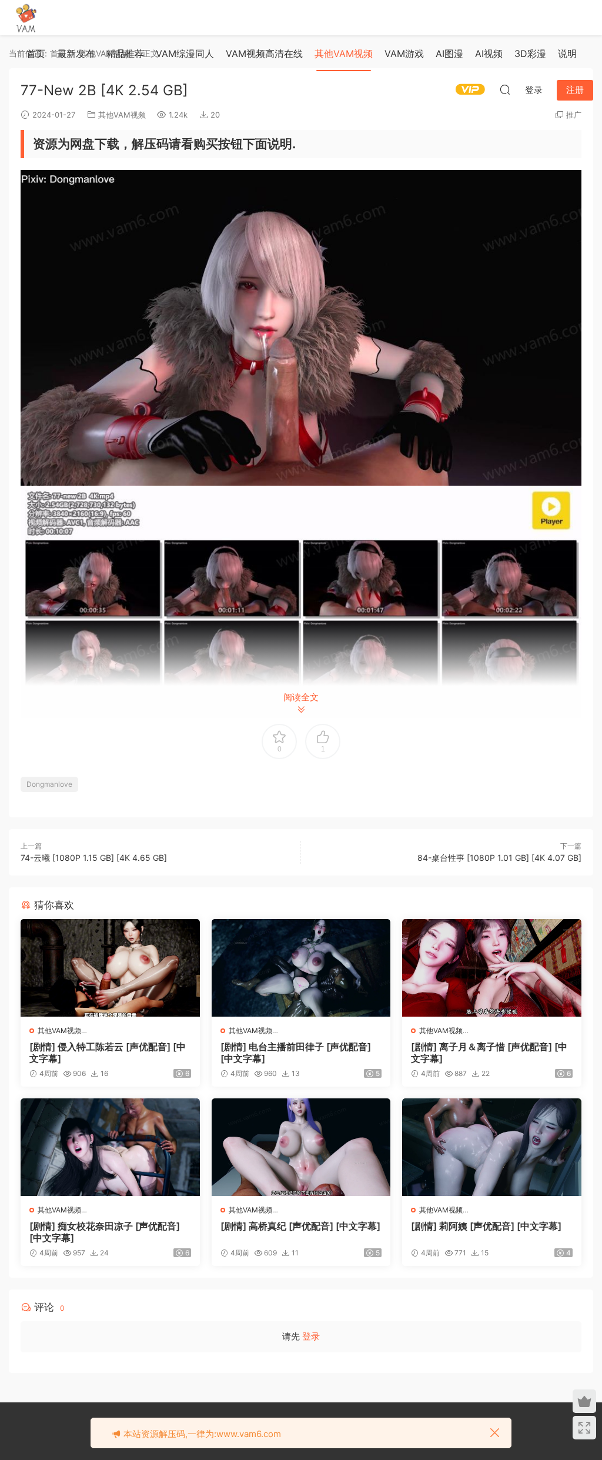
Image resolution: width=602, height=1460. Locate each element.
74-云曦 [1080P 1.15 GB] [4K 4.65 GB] (94, 858)
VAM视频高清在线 (264, 53)
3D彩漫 (530, 53)
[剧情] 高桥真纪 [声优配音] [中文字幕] (300, 1226)
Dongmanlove (49, 784)
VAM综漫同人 (185, 53)
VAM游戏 (404, 53)
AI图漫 (449, 53)
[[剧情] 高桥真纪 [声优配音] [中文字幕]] (301, 1147)
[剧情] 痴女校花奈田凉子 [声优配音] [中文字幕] (104, 1232)
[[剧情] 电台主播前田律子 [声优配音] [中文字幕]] (301, 968)
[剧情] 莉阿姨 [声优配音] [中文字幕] (486, 1226)
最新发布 (76, 53)
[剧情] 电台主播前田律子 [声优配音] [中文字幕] (295, 1052)
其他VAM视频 (344, 53)
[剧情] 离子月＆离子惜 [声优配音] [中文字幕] (489, 1052)
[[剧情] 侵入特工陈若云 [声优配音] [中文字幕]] (110, 968)
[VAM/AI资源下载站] (26, 17)
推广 (573, 114)
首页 (35, 53)
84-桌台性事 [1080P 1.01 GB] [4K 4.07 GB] (499, 858)
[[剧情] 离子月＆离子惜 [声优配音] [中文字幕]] (491, 968)
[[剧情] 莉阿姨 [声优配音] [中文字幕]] (491, 1147)
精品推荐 (125, 53)
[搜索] (505, 89)
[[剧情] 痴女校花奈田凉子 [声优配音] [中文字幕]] (110, 1147)
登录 (311, 1336)
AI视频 (489, 53)
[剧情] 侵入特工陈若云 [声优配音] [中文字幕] (107, 1052)
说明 (567, 53)
